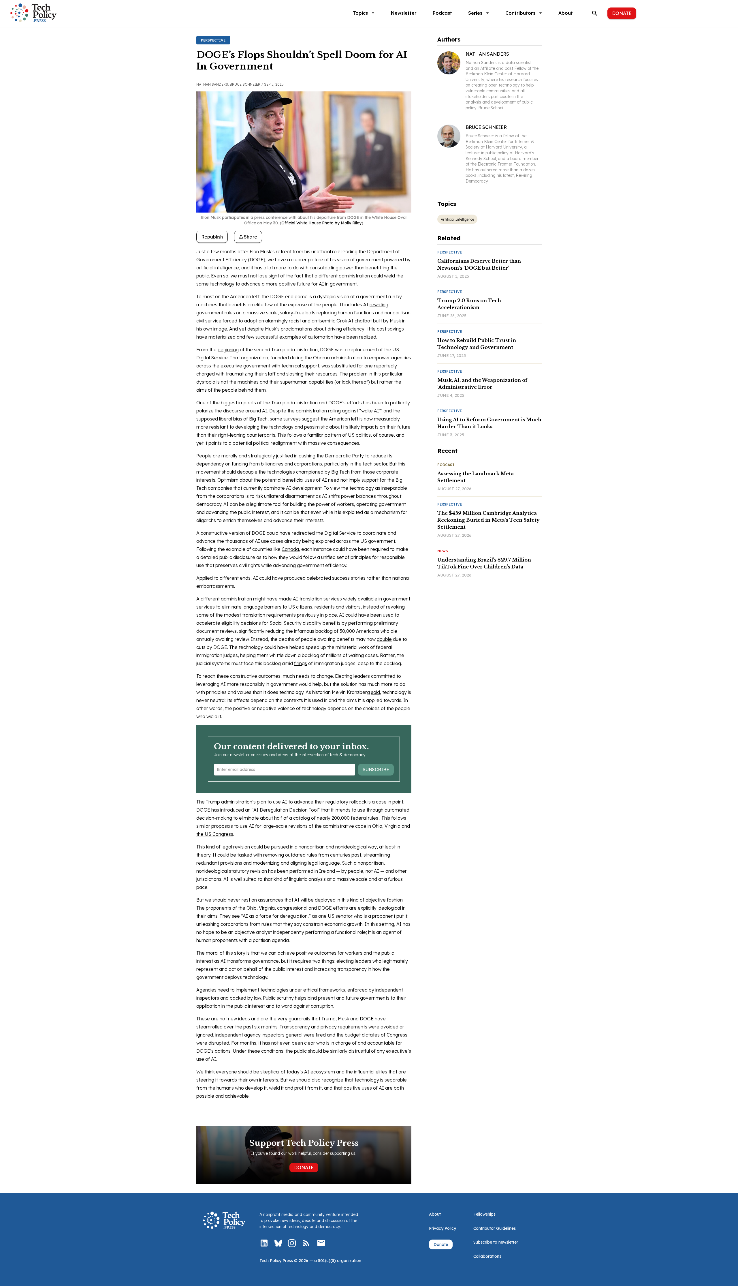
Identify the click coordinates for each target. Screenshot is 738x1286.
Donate (622, 13)
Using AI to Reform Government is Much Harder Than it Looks (489, 423)
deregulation (294, 916)
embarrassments (215, 586)
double (384, 639)
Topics (360, 13)
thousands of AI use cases (254, 541)
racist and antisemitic (312, 321)
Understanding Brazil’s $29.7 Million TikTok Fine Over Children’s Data (484, 563)
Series (475, 13)
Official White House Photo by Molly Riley (321, 223)
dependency (210, 464)
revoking (395, 607)
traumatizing (239, 374)
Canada (290, 549)
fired (321, 1035)
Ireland (327, 871)
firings (300, 663)
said (375, 692)
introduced (232, 810)
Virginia (392, 826)
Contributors (520, 13)
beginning (228, 349)
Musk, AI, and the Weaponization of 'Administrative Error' (482, 383)
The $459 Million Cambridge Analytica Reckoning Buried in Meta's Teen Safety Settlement (488, 520)
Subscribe (376, 769)
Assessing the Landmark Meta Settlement (475, 477)
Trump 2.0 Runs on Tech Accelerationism (469, 304)
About (565, 13)
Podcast (442, 13)
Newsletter (404, 13)
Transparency (295, 1027)
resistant (218, 427)
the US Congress (214, 834)
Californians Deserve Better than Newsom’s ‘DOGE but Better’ (479, 264)
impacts (370, 427)
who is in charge (333, 1043)
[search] (594, 13)
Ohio (377, 826)
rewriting (379, 304)
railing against (343, 411)
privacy (329, 1027)
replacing (327, 313)
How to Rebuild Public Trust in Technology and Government (476, 343)
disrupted (218, 1043)
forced (230, 321)
